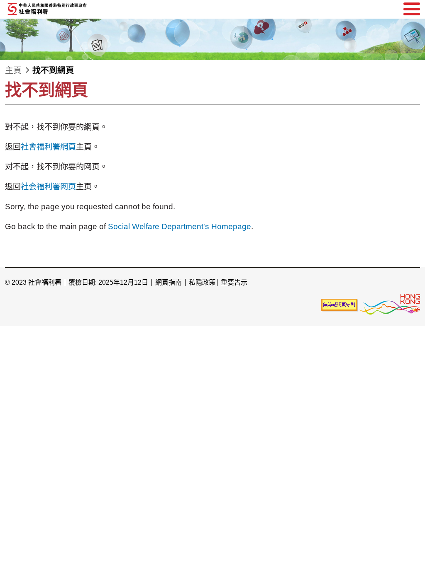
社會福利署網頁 (48, 147)
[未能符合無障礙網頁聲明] (339, 304)
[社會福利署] (67, 9)
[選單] (411, 9)
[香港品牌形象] (389, 304)
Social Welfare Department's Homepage (179, 226)
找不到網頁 (53, 70)
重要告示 (234, 282)
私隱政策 (202, 282)
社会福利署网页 (48, 186)
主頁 (13, 70)
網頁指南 (168, 282)
